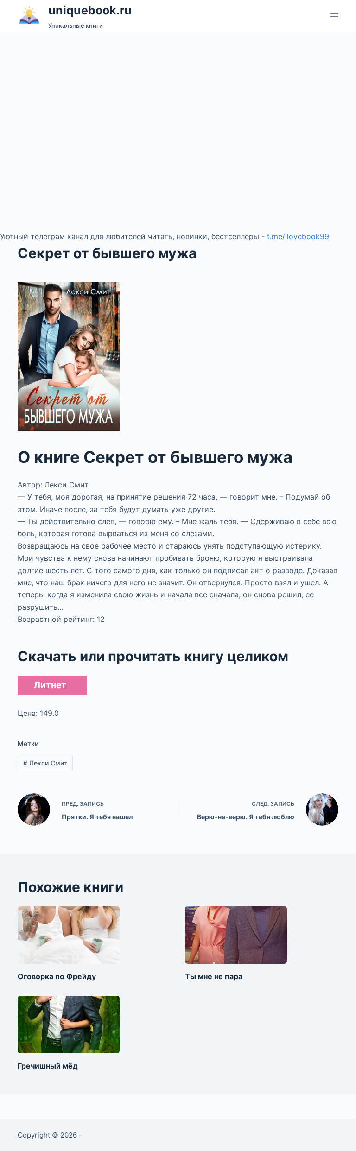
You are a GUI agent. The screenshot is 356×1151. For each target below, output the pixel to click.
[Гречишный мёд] (69, 1024)
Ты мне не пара (213, 976)
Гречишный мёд (48, 1065)
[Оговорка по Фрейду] (69, 935)
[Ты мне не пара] (236, 935)
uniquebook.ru (90, 10)
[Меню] (334, 16)
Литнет (50, 685)
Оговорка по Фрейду (57, 976)
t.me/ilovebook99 (298, 236)
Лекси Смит (45, 763)
